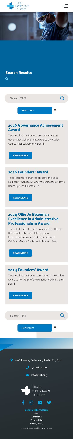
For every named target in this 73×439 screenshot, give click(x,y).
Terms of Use (36, 420)
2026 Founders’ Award (28, 172)
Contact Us (36, 416)
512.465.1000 (39, 367)
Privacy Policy (36, 423)
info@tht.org (39, 375)
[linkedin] (40, 402)
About (36, 413)
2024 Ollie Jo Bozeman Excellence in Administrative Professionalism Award (33, 219)
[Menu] (65, 6)
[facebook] (23, 402)
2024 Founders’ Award (28, 269)
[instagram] (31, 402)
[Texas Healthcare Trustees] (18, 6)
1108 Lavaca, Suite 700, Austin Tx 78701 (38, 360)
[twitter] (49, 402)
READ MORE (20, 155)
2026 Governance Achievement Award (35, 127)
